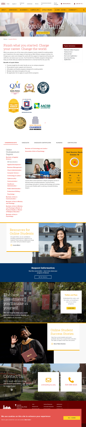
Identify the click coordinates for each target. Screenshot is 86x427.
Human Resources (48, 404)
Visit (33, 404)
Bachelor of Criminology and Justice (36, 148)
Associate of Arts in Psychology (34, 151)
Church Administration (14, 170)
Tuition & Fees (68, 51)
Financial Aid (67, 53)
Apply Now (74, 190)
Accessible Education (49, 406)
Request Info (35, 406)
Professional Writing (13, 191)
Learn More (16, 245)
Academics (59, 406)
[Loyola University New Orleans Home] (3, 4)
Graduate (25, 143)
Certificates (72, 143)
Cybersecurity (11, 178)
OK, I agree (72, 418)
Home (5, 39)
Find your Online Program (71, 49)
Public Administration (13, 188)
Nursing (59, 143)
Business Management (14, 167)
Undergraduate (11, 143)
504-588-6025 (71, 385)
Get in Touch (42, 277)
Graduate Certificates (42, 143)
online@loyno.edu (48, 385)
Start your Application (70, 55)
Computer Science (13, 173)
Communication (12, 181)
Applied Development (13, 164)
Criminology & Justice (13, 176)
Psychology (10, 194)
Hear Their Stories (60, 344)
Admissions (59, 404)
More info (27, 419)
